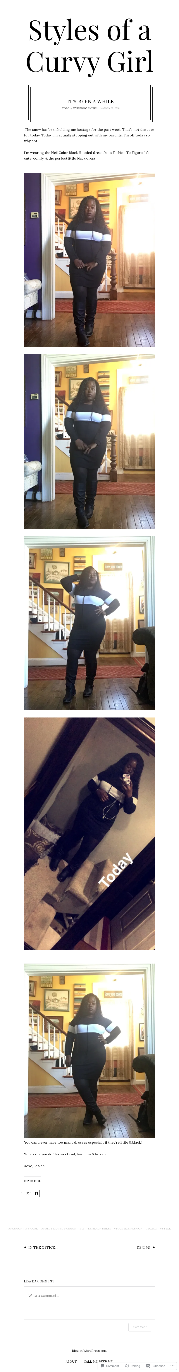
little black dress (96, 1228)
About (71, 1361)
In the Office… (42, 1247)
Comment (140, 1327)
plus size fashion (129, 1228)
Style (65, 108)
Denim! (144, 1247)
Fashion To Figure (24, 1228)
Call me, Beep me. (98, 1361)
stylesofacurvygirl (85, 108)
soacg (152, 1228)
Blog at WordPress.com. (89, 1351)
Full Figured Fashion (59, 1228)
